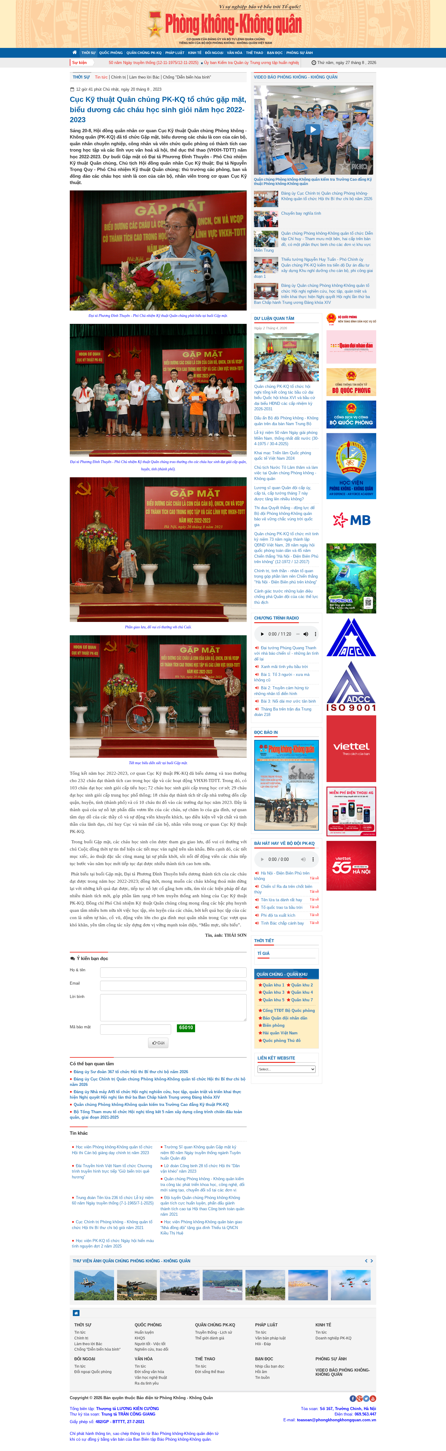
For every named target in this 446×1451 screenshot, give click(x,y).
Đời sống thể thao (210, 1372)
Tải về (314, 878)
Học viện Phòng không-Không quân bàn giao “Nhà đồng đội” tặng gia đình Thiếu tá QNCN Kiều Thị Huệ (201, 1227)
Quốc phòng (111, 53)
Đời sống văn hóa (149, 1372)
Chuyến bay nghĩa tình (301, 213)
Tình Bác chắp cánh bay (282, 923)
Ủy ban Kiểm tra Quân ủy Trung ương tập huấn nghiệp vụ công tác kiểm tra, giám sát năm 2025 (267, 62)
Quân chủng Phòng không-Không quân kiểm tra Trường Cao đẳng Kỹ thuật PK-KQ (151, 1104)
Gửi (160, 1042)
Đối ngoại (214, 53)
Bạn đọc (275, 53)
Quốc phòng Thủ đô (282, 1040)
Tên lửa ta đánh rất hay (281, 900)
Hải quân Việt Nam (280, 1033)
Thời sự (89, 53)
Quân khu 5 (273, 1000)
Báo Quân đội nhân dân (285, 1018)
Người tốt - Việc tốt (150, 1344)
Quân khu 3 (273, 992)
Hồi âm (261, 1372)
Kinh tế (194, 53)
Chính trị (118, 77)
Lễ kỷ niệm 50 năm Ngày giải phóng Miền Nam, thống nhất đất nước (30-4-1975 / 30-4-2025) (286, 438)
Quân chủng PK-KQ (144, 53)
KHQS (140, 1338)
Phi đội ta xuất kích (278, 915)
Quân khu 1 (273, 985)
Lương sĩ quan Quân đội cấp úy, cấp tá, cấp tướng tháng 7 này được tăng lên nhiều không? (282, 493)
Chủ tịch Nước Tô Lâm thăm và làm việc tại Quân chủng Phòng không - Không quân (286, 473)
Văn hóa (234, 53)
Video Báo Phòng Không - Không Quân (295, 77)
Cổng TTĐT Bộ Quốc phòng (289, 1010)
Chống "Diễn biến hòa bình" (187, 77)
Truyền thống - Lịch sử (213, 1332)
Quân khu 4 (302, 992)
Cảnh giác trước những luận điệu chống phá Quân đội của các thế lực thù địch (286, 597)
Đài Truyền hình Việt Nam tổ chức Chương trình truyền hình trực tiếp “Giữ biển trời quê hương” (112, 1171)
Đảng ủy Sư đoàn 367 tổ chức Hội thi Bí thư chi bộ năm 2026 (131, 1072)
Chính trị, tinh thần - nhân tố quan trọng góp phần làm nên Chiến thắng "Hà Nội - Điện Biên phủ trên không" (286, 576)
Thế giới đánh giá (209, 1338)
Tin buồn (262, 1377)
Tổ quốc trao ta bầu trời (281, 907)
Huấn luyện (144, 1332)
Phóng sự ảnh (299, 53)
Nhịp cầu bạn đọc (269, 1366)
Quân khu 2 (302, 985)
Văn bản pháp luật (270, 1338)
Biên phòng (274, 1025)
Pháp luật (174, 53)
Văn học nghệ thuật (151, 1377)
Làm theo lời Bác (144, 77)
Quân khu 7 (302, 1000)
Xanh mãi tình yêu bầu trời (284, 666)
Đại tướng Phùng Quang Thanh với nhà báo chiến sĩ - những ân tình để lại (286, 653)
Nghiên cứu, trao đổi (151, 1349)
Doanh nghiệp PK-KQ (333, 1338)
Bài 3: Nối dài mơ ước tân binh (288, 701)
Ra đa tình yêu (147, 1383)
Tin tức (101, 77)
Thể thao (254, 53)
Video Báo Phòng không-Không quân (343, 1372)
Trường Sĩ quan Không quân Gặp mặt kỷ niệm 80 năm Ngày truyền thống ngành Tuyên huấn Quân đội (200, 1152)
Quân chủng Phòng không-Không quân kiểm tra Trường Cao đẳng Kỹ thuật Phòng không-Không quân (313, 181)
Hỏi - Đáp (263, 1344)
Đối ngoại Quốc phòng (93, 1372)
